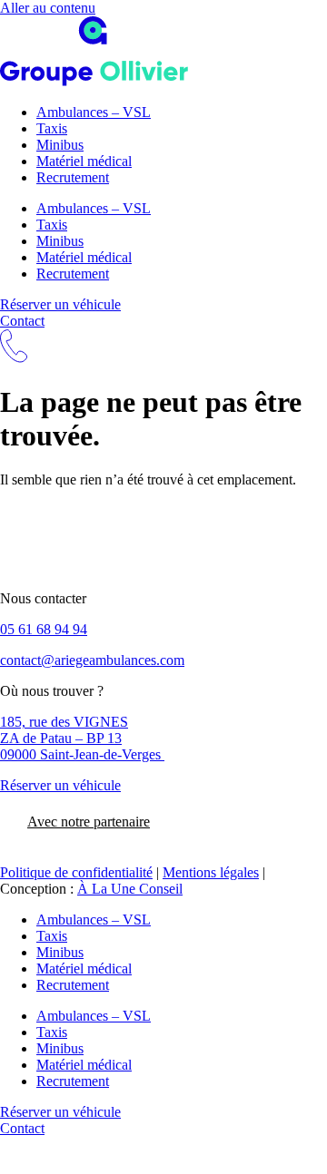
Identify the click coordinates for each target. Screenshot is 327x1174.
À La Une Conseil (130, 888)
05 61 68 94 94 (43, 629)
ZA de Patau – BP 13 (61, 738)
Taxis (51, 128)
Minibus (60, 144)
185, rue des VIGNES (64, 721)
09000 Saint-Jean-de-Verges (82, 754)
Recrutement (72, 177)
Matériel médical (84, 161)
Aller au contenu (47, 7)
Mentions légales (211, 872)
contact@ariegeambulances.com (92, 660)
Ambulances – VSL (93, 112)
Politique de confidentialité (76, 872)
